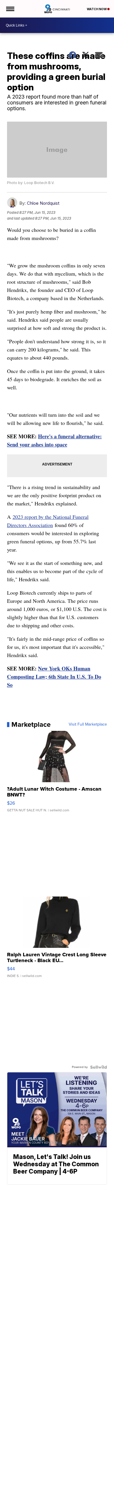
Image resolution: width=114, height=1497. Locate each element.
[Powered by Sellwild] (98, 1067)
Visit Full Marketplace (88, 724)
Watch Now (97, 9)
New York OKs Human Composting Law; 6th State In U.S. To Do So (54, 677)
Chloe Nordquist (43, 203)
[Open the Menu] (9, 8)
